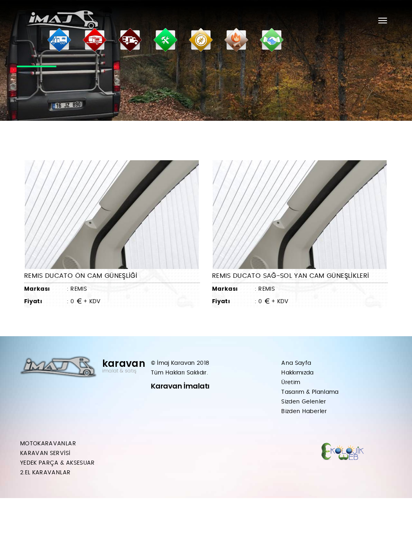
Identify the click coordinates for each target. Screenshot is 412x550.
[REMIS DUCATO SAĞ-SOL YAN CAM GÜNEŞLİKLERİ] (300, 214)
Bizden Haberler (304, 411)
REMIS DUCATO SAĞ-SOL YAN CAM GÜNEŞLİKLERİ (290, 276)
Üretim (290, 382)
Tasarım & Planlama (309, 392)
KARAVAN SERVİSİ (45, 453)
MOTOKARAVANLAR (48, 444)
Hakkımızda (297, 373)
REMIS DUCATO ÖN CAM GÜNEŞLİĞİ (80, 276)
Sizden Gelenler (303, 402)
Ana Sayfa (296, 363)
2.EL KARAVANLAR (45, 473)
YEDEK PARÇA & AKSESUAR (57, 463)
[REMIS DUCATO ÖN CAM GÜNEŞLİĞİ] (112, 214)
